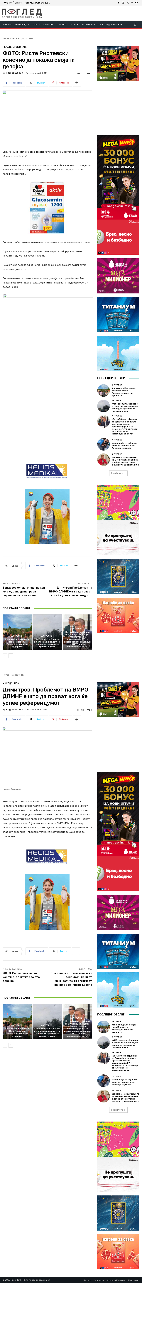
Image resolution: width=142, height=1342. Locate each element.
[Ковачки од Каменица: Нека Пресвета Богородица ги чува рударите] (17, 632)
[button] (135, 24)
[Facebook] (118, 3)
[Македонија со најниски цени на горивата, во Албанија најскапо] (103, 444)
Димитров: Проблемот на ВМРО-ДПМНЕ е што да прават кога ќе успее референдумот (70, 591)
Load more (117, 473)
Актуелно (17, 636)
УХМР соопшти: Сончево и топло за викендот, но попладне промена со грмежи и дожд (47, 643)
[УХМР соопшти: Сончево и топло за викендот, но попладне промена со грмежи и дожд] (47, 632)
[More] (77, 82)
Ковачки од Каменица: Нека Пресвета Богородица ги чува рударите (17, 643)
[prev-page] (5, 655)
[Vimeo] (132, 3)
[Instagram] (123, 3)
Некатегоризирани (22, 38)
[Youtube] (136, 3)
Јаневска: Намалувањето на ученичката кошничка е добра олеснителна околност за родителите (125, 461)
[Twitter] (127, 3)
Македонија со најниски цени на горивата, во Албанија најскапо (124, 445)
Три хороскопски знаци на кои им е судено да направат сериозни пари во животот (24, 591)
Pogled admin (14, 73)
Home (6, 38)
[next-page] (11, 655)
